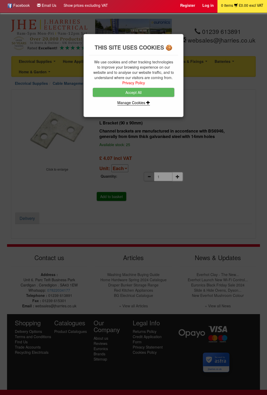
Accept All (133, 92)
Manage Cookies (131, 102)
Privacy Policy (133, 82)
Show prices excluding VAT (86, 5)
